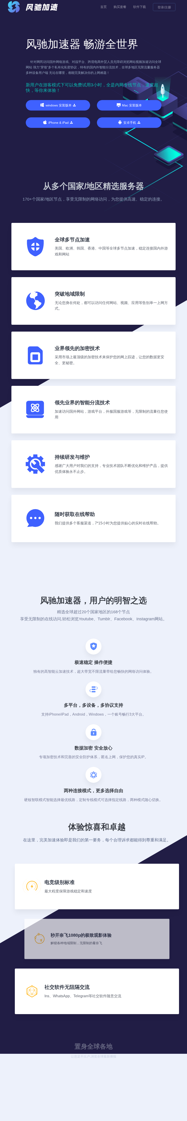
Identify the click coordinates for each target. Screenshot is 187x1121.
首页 (103, 7)
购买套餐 (120, 7)
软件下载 (139, 7)
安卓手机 (129, 122)
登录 (161, 7)
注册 (168, 7)
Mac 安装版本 (132, 105)
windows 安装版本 (59, 105)
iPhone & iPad (58, 122)
